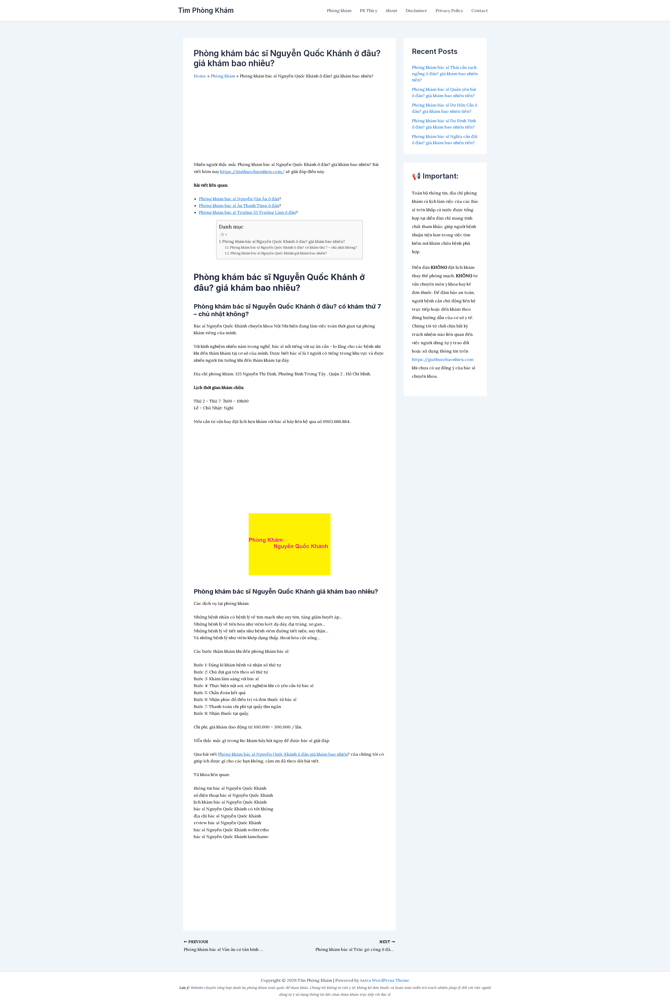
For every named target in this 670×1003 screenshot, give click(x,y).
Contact (479, 10)
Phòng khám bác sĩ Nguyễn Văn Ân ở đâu (239, 198)
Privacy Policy (449, 10)
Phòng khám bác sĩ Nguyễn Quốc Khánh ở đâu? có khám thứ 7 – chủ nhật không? (293, 247)
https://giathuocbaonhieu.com (442, 359)
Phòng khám (339, 10)
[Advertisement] (289, 124)
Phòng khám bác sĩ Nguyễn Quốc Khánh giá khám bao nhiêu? (278, 253)
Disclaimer (416, 10)
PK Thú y (368, 10)
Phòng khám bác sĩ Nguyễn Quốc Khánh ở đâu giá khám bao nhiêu (283, 754)
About (391, 10)
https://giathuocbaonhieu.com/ (252, 171)
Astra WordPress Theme (384, 980)
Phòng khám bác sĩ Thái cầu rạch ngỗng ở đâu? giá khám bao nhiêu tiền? (445, 73)
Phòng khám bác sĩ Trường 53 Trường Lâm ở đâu (247, 212)
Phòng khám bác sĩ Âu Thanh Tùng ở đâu (239, 205)
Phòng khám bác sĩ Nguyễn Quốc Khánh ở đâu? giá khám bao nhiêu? (283, 241)
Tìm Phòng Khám (206, 10)
